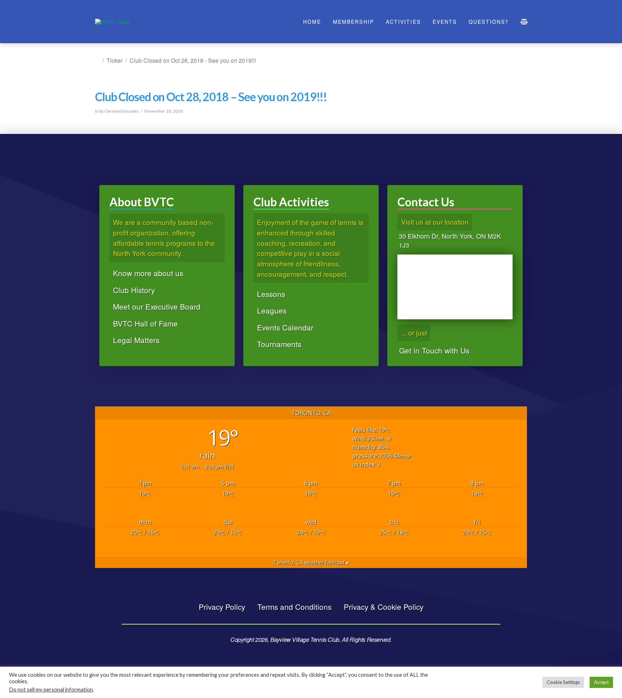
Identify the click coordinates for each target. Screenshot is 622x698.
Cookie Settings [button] (563, 682)
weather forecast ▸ (311, 562)
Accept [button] (601, 682)
